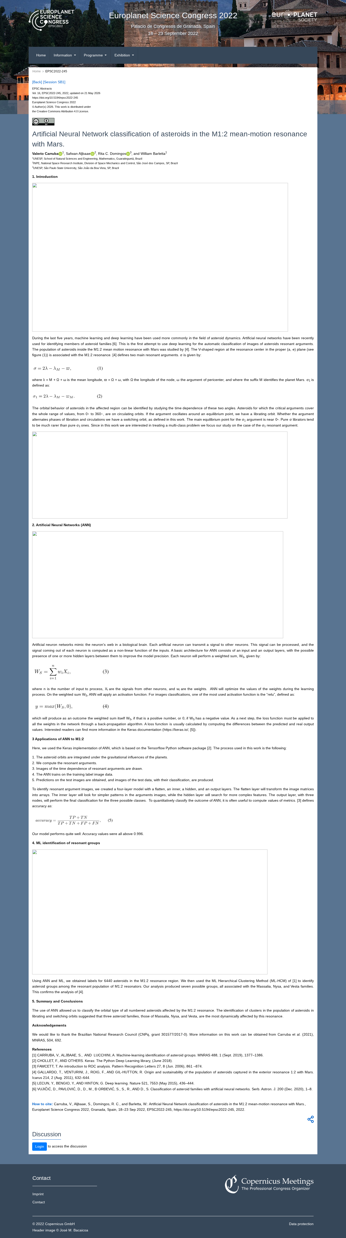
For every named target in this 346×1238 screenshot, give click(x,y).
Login (39, 1146)
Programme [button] (94, 55)
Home (41, 55)
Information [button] (63, 55)
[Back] (37, 82)
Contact (38, 1202)
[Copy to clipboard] (310, 1121)
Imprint (38, 1194)
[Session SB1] (54, 82)
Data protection (301, 1224)
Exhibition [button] (122, 55)
